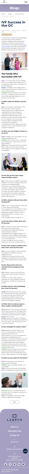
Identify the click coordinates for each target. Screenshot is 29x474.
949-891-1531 (15, 442)
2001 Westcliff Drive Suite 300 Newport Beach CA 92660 (14, 458)
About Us (14, 427)
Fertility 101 (14, 435)
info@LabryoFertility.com (14, 449)
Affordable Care (14, 431)
